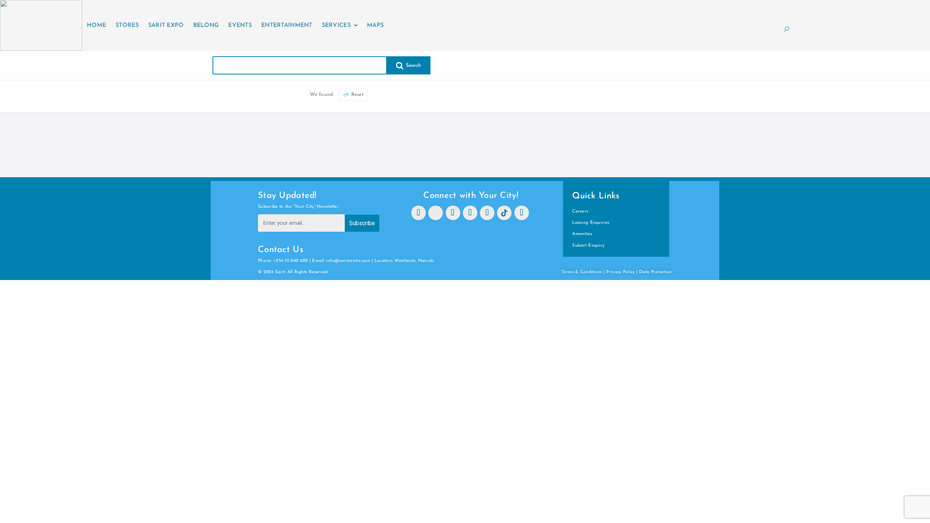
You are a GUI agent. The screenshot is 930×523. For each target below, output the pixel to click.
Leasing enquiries (590, 222)
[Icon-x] (435, 213)
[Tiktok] (504, 213)
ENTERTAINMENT (286, 25)
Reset (357, 94)
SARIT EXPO (166, 25)
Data (645, 272)
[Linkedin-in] (487, 213)
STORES (127, 25)
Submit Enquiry (588, 245)
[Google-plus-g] (521, 213)
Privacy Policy (620, 272)
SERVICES (336, 25)
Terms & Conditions (582, 272)
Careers (580, 211)
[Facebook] (418, 213)
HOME (96, 25)
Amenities (582, 234)
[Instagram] (453, 213)
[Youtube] (470, 213)
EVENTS (240, 25)
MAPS (375, 25)
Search (412, 65)
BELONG (206, 25)
